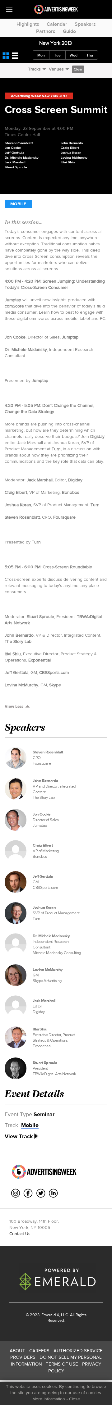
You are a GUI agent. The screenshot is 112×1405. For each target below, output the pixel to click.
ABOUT (17, 1350)
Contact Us (19, 1233)
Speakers (85, 24)
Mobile (18, 204)
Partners (45, 31)
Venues (56, 68)
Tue (57, 55)
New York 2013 (55, 43)
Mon (41, 55)
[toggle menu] (9, 9)
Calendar (57, 24)
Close (74, 1398)
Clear (78, 69)
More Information (48, 1398)
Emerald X (49, 1314)
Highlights (27, 24)
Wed (73, 55)
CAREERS (39, 1350)
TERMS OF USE (62, 1363)
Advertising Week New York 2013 (39, 96)
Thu (89, 55)
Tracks (34, 68)
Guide (69, 31)
